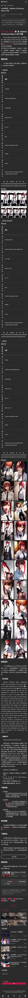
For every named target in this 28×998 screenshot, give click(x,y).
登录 (3, 981)
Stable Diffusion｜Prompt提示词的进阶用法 (18, 963)
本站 (8, 668)
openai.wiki (9, 801)
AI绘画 (5, 32)
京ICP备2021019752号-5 (18, 992)
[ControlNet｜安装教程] (5, 933)
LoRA (11, 32)
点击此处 (4, 829)
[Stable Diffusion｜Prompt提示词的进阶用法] (5, 964)
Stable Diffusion (13, 14)
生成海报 (5, 910)
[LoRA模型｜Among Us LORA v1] (5, 949)
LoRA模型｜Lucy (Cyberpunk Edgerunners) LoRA (18, 955)
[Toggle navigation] (25, 2)
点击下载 (14, 856)
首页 (2, 5)
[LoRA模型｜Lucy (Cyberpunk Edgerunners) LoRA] (5, 956)
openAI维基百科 (17, 991)
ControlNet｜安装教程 (16, 932)
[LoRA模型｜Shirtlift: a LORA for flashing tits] (5, 941)
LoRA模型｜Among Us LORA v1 (18, 948)
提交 (14, 983)
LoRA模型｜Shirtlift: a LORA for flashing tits (18, 940)
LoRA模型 (13, 900)
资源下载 (20, 14)
